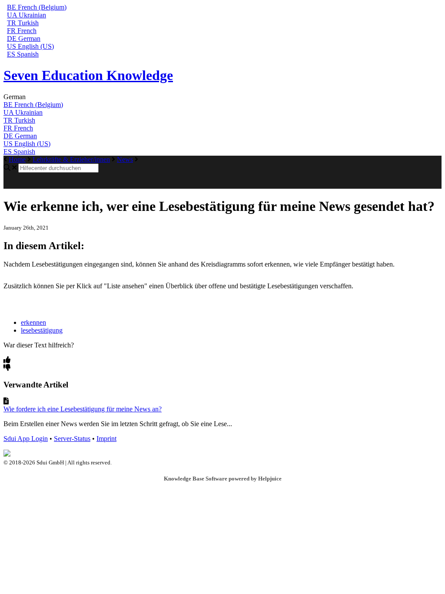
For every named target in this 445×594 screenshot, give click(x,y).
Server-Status (72, 438)
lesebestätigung (42, 330)
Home (17, 159)
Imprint (106, 438)
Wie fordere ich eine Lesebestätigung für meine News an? (82, 409)
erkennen (33, 322)
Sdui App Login (25, 438)
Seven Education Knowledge (88, 75)
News (125, 159)
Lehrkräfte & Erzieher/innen (71, 159)
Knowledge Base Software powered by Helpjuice (223, 478)
